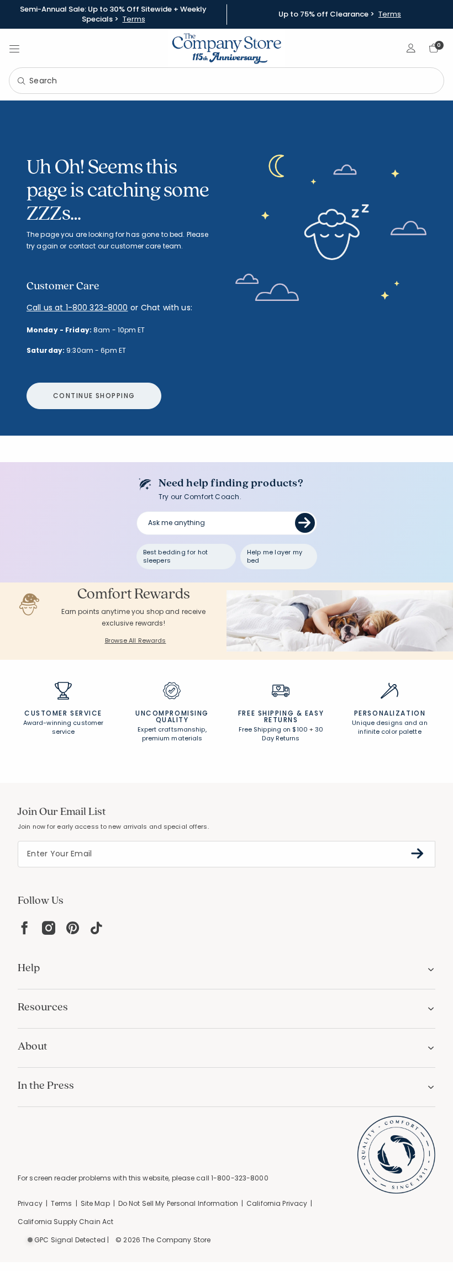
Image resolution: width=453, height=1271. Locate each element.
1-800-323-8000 (239, 1178)
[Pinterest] (72, 928)
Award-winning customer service (63, 727)
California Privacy (276, 1203)
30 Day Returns (292, 734)
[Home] (226, 48)
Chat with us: (166, 308)
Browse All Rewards (135, 640)
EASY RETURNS (294, 716)
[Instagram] (48, 928)
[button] (411, 48)
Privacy (30, 1203)
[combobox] (226, 80)
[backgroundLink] (113, 14)
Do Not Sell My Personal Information (178, 1203)
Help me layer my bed (274, 556)
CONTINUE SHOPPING (94, 395)
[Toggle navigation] (14, 48)
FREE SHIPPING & (270, 713)
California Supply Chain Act (65, 1221)
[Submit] (305, 523)
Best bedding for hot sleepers (175, 556)
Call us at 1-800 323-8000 (77, 307)
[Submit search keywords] (21, 81)
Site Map (95, 1203)
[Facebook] (24, 928)
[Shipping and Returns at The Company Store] (280, 695)
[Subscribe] (417, 853)
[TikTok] (96, 928)
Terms (134, 19)
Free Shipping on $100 (273, 729)
